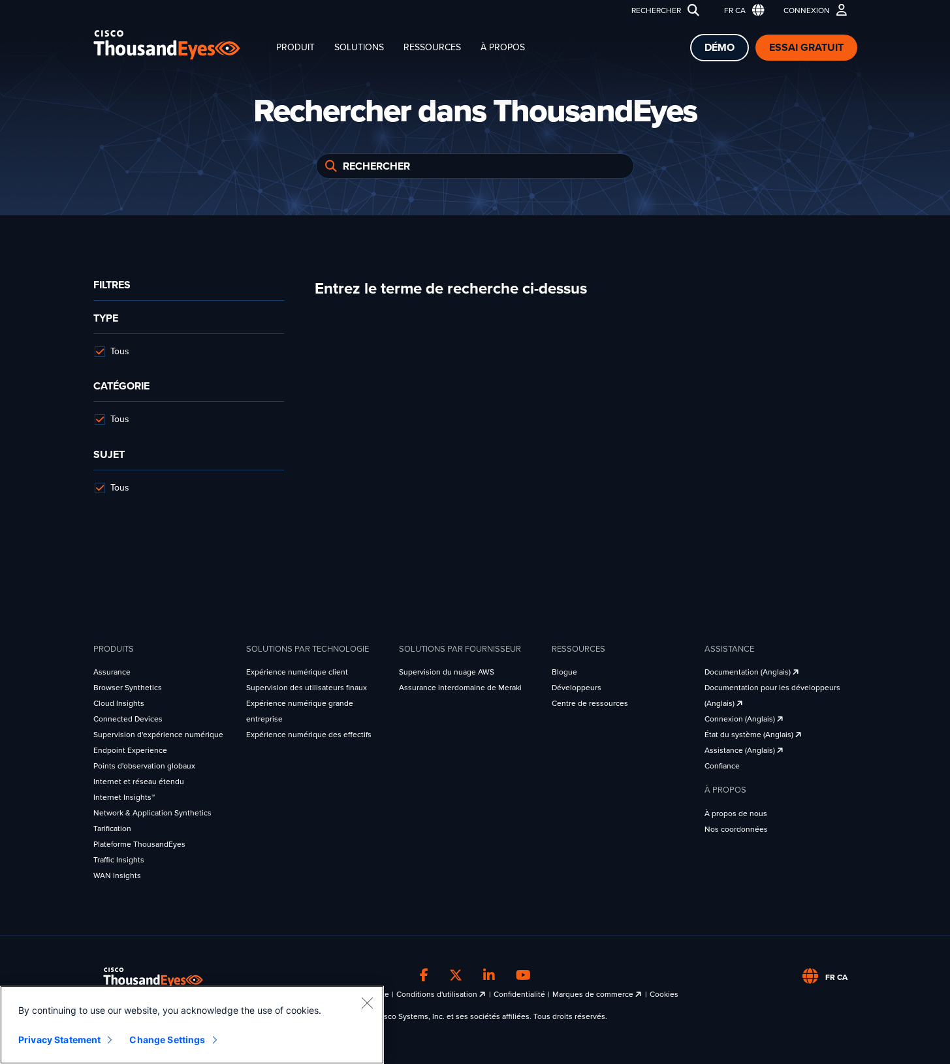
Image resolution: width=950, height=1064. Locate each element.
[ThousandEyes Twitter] (455, 975)
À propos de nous (736, 813)
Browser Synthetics (127, 687)
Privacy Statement (59, 1039)
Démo (720, 47)
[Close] (366, 1002)
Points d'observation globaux (144, 765)
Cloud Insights (118, 703)
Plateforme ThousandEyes (139, 844)
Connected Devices (128, 718)
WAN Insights (117, 875)
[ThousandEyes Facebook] (424, 975)
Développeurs (576, 687)
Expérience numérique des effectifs (309, 734)
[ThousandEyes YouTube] (523, 975)
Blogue (564, 671)
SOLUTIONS (359, 47)
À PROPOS (503, 47)
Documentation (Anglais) (749, 671)
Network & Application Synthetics (152, 812)
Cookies (664, 994)
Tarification (112, 828)
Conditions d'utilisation (437, 994)
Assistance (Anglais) (741, 750)
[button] (741, 10)
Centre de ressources (590, 703)
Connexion (807, 10)
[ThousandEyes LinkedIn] (489, 975)
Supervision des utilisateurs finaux (306, 687)
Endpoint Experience (130, 750)
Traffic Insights (118, 859)
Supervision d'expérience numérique (158, 734)
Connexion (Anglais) (741, 718)
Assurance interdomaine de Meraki (460, 687)
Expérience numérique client (297, 671)
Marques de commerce (593, 994)
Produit (295, 47)
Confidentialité (519, 994)
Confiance (722, 765)
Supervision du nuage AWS (446, 671)
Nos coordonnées (736, 829)
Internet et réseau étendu (138, 781)
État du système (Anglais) (750, 734)
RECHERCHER (656, 10)
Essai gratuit (806, 47)
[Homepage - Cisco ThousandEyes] (179, 44)
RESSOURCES (432, 47)
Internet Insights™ (124, 797)
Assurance (112, 671)
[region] (192, 1025)
